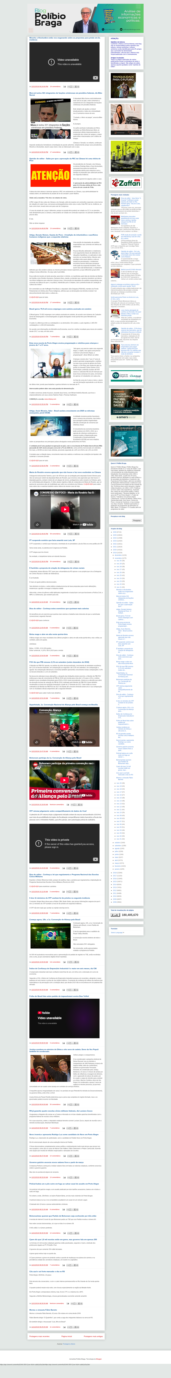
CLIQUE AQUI (34, 297)
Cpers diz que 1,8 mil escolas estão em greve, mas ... (123, 768)
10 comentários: (55, 1156)
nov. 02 (119, 836)
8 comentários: (55, 868)
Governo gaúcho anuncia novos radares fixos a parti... (125, 748)
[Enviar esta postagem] (64, 86)
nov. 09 (119, 815)
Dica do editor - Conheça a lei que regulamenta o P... (124, 696)
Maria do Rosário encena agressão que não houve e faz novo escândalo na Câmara (65, 472)
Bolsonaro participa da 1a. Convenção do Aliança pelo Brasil (55, 758)
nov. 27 (119, 569)
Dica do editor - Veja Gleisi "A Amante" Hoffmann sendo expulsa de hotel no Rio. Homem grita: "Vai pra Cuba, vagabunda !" (131, 201)
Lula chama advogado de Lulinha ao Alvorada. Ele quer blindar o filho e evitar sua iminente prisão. (131, 312)
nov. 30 (119, 561)
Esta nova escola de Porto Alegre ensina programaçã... (124, 624)
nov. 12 (119, 807)
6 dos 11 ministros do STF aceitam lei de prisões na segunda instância (59, 898)
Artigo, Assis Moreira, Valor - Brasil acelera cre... (124, 630)
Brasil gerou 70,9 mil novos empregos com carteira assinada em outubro (60, 309)
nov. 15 (119, 798)
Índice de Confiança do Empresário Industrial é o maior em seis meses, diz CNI (63, 968)
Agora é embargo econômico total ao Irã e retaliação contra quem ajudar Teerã (125, 285)
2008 (115, 902)
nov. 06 (119, 824)
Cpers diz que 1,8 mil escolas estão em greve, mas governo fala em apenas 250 (63, 1239)
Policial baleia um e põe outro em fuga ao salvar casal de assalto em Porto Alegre (64, 1184)
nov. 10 (119, 812)
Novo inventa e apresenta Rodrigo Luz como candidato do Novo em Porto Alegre (64, 1134)
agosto (117, 848)
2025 (115, 535)
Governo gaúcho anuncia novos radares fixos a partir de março (56, 1162)
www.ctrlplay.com (50, 399)
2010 (115, 896)
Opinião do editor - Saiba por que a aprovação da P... (124, 604)
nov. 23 (119, 581)
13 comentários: (55, 228)
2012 (115, 890)
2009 (115, 899)
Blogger (99, 1359)
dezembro (118, 555)
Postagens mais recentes (39, 1336)
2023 (115, 541)
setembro (118, 846)
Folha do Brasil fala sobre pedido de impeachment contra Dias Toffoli (59, 996)
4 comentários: (55, 628)
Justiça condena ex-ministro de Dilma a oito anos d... (123, 729)
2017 (115, 876)
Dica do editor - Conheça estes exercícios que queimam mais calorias (59, 609)
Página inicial (66, 1336)
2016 (115, 879)
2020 (115, 550)
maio (117, 857)
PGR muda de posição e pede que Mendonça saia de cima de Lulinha (131, 236)
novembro (118, 558)
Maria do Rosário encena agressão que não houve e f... (125, 637)
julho (117, 851)
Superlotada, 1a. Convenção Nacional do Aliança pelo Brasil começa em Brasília (63, 705)
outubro (117, 843)
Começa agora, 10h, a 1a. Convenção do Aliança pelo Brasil (54, 920)
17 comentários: (55, 152)
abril (116, 860)
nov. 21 (119, 587)
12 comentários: (55, 1233)
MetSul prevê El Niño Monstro (131, 270)
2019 (115, 553)
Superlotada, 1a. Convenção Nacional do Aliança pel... (124, 675)
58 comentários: (55, 534)
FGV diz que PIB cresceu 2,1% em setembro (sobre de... (124, 668)
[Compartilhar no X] (73, 86)
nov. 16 (119, 795)
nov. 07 (119, 821)
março (117, 863)
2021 (115, 547)
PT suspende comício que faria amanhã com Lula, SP (52, 540)
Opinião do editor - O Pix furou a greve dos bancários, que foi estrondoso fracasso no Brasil (131, 330)
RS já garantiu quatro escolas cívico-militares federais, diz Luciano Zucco (61, 1111)
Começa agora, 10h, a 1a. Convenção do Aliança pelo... (125, 709)
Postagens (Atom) (69, 1344)
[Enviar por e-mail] (68, 86)
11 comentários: (55, 1327)
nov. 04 (119, 830)
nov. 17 (119, 792)
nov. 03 (119, 833)
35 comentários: (55, 1104)
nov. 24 (119, 578)
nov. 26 (119, 572)
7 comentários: (55, 337)
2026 (115, 532)
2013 (115, 887)
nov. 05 (119, 827)
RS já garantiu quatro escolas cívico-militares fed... (125, 735)
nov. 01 (119, 839)
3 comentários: (55, 656)
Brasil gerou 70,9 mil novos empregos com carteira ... (124, 617)
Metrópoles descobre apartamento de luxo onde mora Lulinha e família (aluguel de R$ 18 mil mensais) (130, 220)
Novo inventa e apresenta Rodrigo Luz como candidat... (125, 742)
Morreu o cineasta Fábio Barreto (43, 1310)
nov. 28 (119, 566)
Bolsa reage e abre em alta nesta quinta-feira (48, 634)
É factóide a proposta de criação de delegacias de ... (124, 650)
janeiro (117, 869)
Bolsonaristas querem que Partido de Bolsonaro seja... (123, 761)
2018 (115, 873)
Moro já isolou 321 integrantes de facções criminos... (125, 598)
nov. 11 (119, 810)
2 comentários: (55, 466)
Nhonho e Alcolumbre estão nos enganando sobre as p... (124, 591)
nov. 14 (119, 801)
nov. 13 (119, 804)
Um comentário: (55, 962)
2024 (115, 538)
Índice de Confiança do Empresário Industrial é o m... (125, 716)
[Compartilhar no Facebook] (76, 86)
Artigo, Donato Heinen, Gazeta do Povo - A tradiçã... (124, 611)
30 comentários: (55, 561)
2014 (115, 884)
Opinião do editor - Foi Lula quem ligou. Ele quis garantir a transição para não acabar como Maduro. (131, 254)
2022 (115, 544)
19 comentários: (55, 86)
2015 (115, 881)
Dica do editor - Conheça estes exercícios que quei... (124, 657)
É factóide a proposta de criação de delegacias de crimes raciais (56, 568)
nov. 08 (119, 818)
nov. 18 (119, 789)
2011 (115, 893)
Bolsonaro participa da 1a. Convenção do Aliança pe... (124, 681)
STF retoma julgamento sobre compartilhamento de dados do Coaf (58, 811)
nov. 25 (119, 575)
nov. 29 (119, 564)
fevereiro (118, 866)
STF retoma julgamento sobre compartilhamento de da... (124, 688)
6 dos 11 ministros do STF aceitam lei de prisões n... (125, 702)
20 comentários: (55, 602)
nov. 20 (119, 783)
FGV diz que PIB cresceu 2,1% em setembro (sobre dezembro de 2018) (59, 662)
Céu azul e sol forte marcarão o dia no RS (47, 1271)
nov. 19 (119, 786)
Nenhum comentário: (57, 804)
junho (117, 854)
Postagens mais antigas (93, 1336)
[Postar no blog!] (71, 86)
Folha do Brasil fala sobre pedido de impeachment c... (125, 722)
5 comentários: (55, 404)
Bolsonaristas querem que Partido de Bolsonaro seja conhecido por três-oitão (62, 1216)
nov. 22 (119, 584)
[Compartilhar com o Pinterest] (78, 86)
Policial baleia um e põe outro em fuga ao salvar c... (124, 755)
